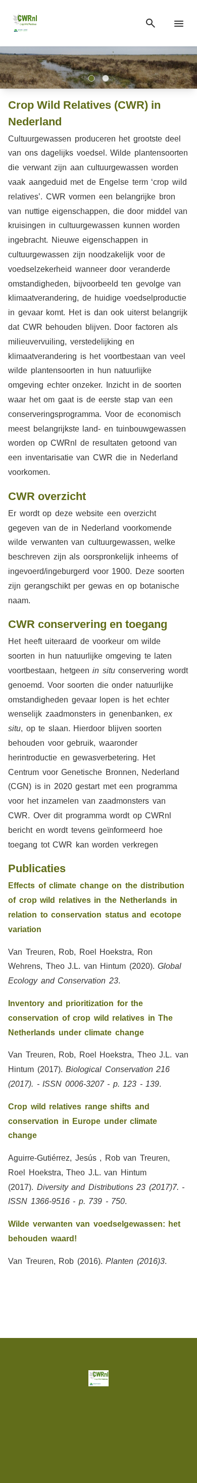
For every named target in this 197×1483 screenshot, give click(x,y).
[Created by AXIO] (98, 1443)
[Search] (150, 23)
